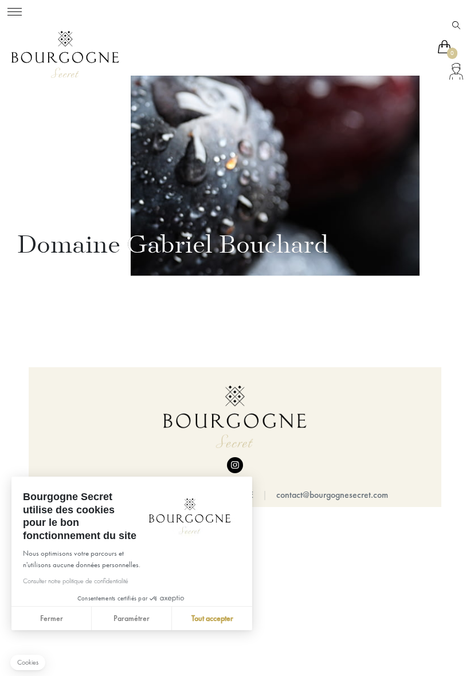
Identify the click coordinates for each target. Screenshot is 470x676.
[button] (27, 662)
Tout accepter (212, 618)
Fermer (51, 618)
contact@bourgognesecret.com (332, 495)
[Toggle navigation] (14, 10)
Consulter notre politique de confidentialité (75, 580)
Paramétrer (131, 618)
